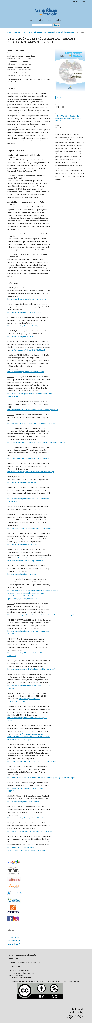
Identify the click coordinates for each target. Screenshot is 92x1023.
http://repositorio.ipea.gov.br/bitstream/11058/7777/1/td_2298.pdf (31, 761)
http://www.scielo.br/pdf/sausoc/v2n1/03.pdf (23, 326)
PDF (60, 97)
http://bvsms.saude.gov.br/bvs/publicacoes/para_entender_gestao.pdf (32, 410)
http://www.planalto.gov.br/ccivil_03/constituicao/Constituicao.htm (31, 423)
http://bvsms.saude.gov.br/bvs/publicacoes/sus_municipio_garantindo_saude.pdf (36, 442)
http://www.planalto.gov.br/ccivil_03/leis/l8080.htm (25, 372)
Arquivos (40, 20)
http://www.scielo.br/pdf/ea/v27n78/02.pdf (22, 336)
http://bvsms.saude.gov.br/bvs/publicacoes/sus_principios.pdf (29, 458)
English (9, 934)
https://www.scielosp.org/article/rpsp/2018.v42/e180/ (26, 299)
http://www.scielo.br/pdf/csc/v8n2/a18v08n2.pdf (28, 350)
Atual (31, 20)
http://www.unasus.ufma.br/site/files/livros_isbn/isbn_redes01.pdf (30, 669)
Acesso (83, 2)
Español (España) (13, 937)
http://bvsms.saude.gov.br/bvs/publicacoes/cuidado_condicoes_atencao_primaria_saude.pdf (40, 615)
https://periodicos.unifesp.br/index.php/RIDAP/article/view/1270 (30, 528)
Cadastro (75, 2)
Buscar (56, 25)
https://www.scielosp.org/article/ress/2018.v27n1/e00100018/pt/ (30, 472)
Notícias (50, 20)
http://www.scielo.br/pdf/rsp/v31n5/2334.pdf (23, 802)
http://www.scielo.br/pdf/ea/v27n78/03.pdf (22, 574)
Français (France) (13, 944)
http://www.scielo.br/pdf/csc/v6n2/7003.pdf (23, 544)
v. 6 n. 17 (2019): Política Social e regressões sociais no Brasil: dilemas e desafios (49, 32)
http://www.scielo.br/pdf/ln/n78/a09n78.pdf (22, 482)
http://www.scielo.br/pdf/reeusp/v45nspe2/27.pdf (25, 818)
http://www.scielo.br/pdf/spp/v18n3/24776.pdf (24, 312)
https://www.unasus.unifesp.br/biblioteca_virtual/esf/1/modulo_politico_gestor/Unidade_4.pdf (41, 777)
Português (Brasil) (14, 940)
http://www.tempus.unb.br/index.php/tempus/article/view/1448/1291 (32, 831)
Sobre (58, 20)
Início (9, 32)
